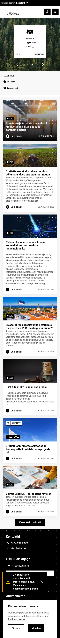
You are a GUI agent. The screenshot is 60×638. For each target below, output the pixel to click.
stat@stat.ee (18, 548)
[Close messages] (42, 582)
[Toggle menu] (55, 12)
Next (43, 65)
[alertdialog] (30, 619)
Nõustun (36, 628)
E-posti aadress (21, 566)
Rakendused (12, 88)
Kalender (11, 82)
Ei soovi (16, 628)
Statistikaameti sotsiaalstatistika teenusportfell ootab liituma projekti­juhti (28, 449)
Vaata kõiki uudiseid (30, 522)
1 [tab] (27, 64)
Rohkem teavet (16, 619)
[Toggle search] (47, 12)
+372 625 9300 (19, 542)
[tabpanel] (30, 41)
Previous (17, 65)
